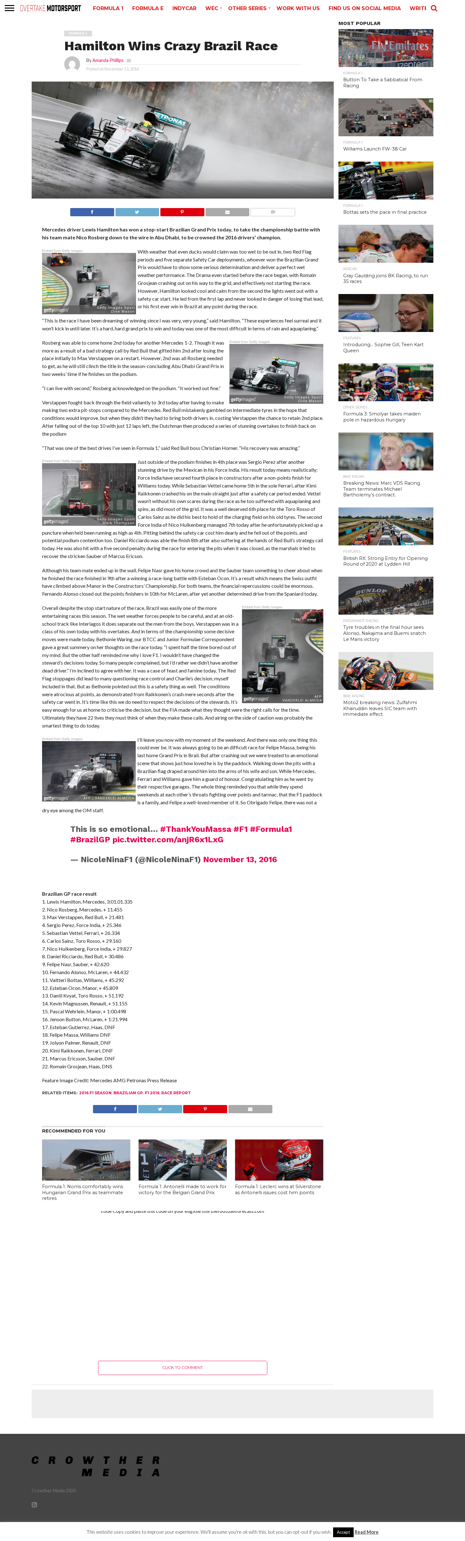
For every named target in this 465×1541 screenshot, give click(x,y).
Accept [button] (343, 1532)
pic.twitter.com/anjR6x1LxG (168, 839)
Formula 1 (108, 8)
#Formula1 (271, 829)
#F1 (240, 829)
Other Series (247, 8)
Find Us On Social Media (365, 8)
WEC (211, 8)
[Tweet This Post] (137, 210)
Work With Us (298, 8)
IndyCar (184, 8)
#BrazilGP (90, 839)
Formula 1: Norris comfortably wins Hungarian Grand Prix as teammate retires (82, 1192)
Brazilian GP (128, 1092)
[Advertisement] (182, 1281)
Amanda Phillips (108, 60)
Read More (367, 1532)
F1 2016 (152, 1092)
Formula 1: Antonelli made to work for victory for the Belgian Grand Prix (182, 1189)
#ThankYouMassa (195, 829)
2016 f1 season (95, 1092)
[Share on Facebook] (92, 210)
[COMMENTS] (272, 210)
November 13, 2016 (240, 859)
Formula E (148, 8)
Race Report (176, 1092)
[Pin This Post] (182, 210)
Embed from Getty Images (62, 250)
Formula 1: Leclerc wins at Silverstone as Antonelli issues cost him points (278, 1189)
